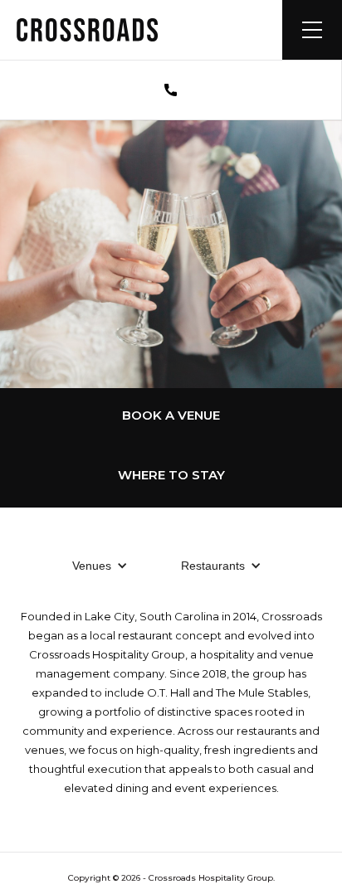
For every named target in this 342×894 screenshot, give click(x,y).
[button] (312, 30)
